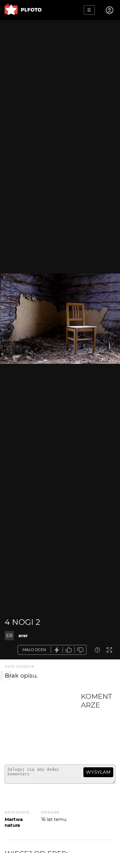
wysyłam (98, 772)
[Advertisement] (43, 726)
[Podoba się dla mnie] (68, 650)
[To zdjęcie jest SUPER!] (57, 650)
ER (9, 635)
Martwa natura (14, 822)
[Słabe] (80, 650)
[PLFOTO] (23, 10)
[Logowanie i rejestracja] (110, 10)
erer (23, 635)
